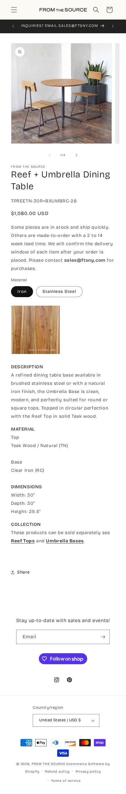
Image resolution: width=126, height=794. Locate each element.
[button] (14, 9)
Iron (22, 291)
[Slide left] (49, 155)
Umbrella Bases (64, 541)
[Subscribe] (102, 637)
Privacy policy (88, 772)
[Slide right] (76, 155)
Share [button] (23, 572)
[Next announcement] (113, 26)
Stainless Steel (59, 291)
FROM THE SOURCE (48, 764)
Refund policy (57, 772)
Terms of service (65, 781)
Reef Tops (23, 541)
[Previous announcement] (13, 26)
